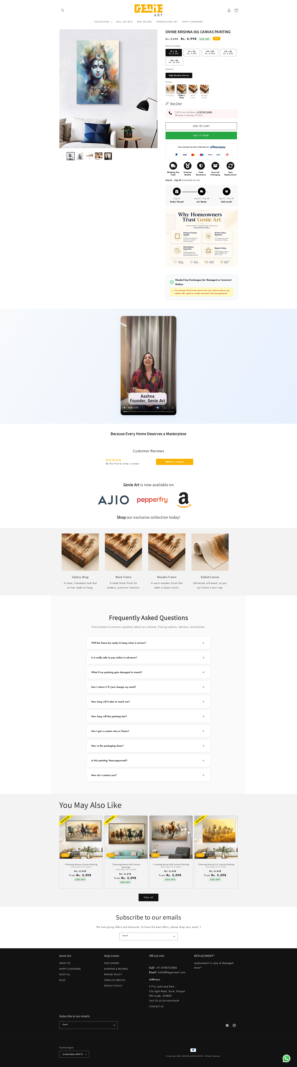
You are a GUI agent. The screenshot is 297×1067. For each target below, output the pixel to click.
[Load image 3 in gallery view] (89, 156)
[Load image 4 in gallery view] (99, 156)
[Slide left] (62, 156)
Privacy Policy (113, 985)
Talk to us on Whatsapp (164, 1000)
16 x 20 (192, 52)
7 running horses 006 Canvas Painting (171, 864)
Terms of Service (114, 980)
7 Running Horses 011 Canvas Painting (216, 864)
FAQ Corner (111, 963)
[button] (62, 10)
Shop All (64, 974)
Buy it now (201, 135)
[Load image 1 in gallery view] (71, 156)
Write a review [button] (175, 462)
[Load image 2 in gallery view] (80, 156)
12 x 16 (173, 52)
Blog (62, 980)
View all (148, 897)
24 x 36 (228, 52)
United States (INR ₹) (73, 1054)
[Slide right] (154, 156)
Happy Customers (70, 969)
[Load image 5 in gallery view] (108, 156)
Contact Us (156, 1006)
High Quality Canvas (179, 75)
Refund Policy (113, 974)
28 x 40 (174, 61)
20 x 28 (210, 52)
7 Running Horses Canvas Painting (81, 864)
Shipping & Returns (116, 969)
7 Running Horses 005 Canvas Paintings (126, 866)
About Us (64, 963)
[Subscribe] (174, 936)
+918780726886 (204, 112)
